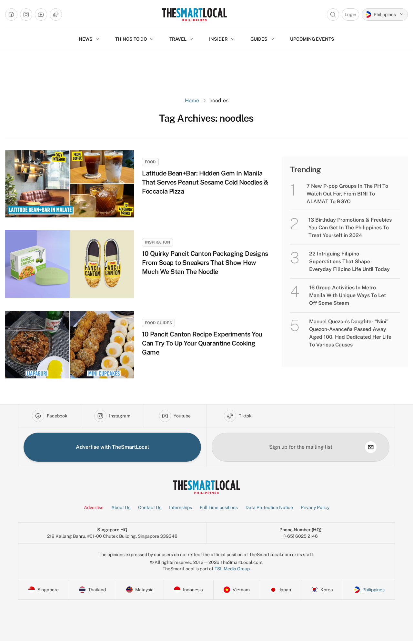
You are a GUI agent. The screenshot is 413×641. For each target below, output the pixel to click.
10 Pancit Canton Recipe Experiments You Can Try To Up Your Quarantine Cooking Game (202, 343)
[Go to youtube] (41, 14)
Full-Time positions (219, 507)
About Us (120, 507)
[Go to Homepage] (194, 14)
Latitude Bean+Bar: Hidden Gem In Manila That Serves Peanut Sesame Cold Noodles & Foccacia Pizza (205, 182)
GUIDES (258, 39)
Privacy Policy (315, 507)
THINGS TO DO (131, 39)
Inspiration (157, 242)
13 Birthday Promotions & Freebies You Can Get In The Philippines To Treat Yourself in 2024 (350, 227)
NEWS (86, 39)
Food (150, 162)
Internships (180, 507)
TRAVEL (177, 39)
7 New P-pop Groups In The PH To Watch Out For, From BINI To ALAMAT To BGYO (347, 194)
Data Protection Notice (269, 507)
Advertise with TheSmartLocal (112, 447)
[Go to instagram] (26, 14)
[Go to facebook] (11, 14)
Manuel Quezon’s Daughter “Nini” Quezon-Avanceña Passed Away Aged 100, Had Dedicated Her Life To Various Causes (350, 333)
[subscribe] (371, 447)
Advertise (94, 507)
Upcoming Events (312, 39)
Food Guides (158, 323)
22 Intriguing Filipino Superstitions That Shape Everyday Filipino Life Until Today (349, 261)
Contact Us (149, 507)
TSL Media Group (232, 568)
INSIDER (218, 39)
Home (192, 100)
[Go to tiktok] (56, 14)
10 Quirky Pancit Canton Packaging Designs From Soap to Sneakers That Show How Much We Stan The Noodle (205, 262)
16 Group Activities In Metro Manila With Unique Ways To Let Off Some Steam (347, 295)
